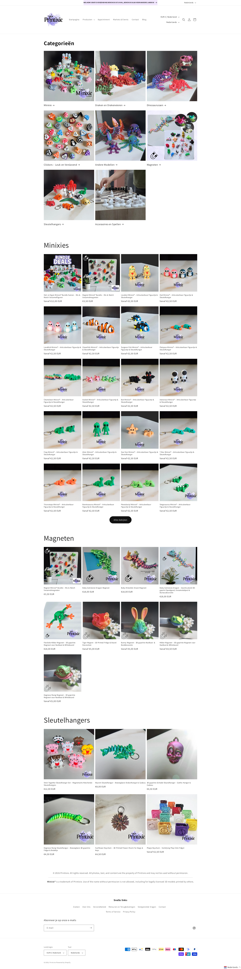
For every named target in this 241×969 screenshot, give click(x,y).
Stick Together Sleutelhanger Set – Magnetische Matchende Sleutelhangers (68, 784)
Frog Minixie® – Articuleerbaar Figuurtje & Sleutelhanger (61, 453)
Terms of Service (113, 912)
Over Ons (86, 907)
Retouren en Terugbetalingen (122, 907)
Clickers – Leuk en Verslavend (60, 164)
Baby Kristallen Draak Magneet (133, 588)
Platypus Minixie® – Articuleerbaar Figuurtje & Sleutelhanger (178, 348)
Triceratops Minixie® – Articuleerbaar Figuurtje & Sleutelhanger (58, 505)
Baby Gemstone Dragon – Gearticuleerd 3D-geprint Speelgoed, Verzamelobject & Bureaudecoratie (177, 590)
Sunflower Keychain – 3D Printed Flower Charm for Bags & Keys (119, 849)
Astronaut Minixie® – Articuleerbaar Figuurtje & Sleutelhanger (178, 401)
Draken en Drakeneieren (108, 105)
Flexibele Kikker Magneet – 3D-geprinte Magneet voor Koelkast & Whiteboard (59, 644)
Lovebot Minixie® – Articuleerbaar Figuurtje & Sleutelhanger (139, 296)
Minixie (48, 105)
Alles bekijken (120, 519)
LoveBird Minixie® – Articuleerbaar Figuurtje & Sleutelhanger (62, 348)
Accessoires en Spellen (108, 224)
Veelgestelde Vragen (147, 907)
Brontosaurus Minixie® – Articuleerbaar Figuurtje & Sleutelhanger (98, 505)
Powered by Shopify (63, 963)
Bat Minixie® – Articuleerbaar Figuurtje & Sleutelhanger (137, 401)
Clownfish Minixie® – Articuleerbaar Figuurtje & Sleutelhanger (100, 348)
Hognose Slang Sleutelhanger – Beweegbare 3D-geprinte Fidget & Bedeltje (67, 849)
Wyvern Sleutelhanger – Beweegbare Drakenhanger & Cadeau (120, 783)
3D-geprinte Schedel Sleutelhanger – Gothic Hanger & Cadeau (169, 784)
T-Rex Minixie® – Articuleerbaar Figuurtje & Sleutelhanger (177, 453)
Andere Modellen (105, 164)
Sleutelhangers (52, 224)
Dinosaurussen (155, 105)
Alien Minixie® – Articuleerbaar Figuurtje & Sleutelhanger (99, 453)
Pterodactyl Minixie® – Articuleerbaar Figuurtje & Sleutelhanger (136, 505)
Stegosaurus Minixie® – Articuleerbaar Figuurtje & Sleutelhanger (175, 505)
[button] (88, 19)
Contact (162, 907)
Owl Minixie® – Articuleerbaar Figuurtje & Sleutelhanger (176, 296)
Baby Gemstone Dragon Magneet (95, 588)
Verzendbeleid (99, 907)
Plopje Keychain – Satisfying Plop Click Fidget (165, 848)
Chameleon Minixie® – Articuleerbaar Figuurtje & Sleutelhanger (59, 401)
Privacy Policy (129, 912)
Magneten (152, 164)
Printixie (53, 963)
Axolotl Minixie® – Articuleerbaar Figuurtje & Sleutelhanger (100, 401)
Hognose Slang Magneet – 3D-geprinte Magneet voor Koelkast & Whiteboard (59, 696)
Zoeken (76, 907)
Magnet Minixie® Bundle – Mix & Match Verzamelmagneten (98, 296)
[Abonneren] (91, 928)
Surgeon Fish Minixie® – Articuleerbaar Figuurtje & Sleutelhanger (136, 348)
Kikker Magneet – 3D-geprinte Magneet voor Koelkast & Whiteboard (177, 644)
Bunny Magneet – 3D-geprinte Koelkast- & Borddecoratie (138, 644)
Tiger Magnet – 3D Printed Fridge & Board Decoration (99, 644)
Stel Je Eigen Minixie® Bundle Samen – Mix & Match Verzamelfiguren (62, 296)
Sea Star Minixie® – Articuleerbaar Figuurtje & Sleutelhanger (139, 453)
